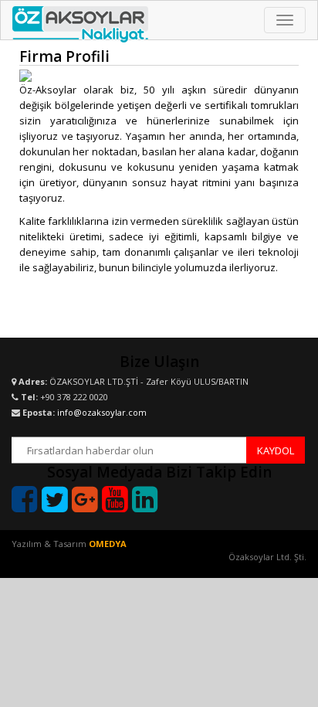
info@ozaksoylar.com (102, 412)
